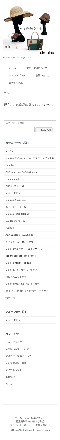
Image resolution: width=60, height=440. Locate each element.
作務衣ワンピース (15, 186)
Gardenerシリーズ (15, 221)
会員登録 (10, 377)
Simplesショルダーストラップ (21, 269)
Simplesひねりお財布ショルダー (23, 283)
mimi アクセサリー (15, 193)
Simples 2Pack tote (16, 200)
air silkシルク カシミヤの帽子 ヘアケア (27, 290)
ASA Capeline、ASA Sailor (19, 234)
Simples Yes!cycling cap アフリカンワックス (30, 158)
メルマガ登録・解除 (16, 363)
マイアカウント (14, 370)
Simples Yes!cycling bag (18, 262)
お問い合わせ (43, 75)
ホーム (12, 68)
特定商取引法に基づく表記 (30, 421)
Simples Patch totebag (17, 214)
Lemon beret (12, 179)
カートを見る (16, 82)
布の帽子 (10, 227)
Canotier (10, 165)
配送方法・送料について (18, 356)
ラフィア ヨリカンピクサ (20, 241)
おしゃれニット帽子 (16, 276)
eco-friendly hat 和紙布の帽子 (21, 255)
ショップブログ (17, 75)
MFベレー (11, 151)
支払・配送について (37, 68)
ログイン (10, 384)
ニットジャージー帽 (16, 207)
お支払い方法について (17, 349)
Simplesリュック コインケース (24, 248)
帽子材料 (10, 297)
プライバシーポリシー (22, 425)
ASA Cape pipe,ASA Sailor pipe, (22, 172)
